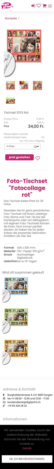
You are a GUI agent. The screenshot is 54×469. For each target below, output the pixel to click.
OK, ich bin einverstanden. (27, 459)
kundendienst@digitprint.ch (24, 402)
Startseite (11, 18)
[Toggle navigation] (49, 5)
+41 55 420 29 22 (17, 406)
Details (27, 448)
